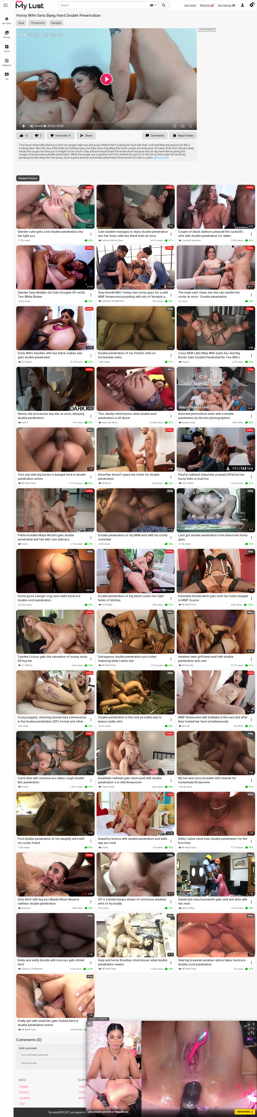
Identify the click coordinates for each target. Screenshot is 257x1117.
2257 (22, 1103)
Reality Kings (188, 422)
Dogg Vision (108, 786)
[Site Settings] (251, 5)
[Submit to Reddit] (181, 32)
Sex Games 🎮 (226, 5)
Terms (23, 1086)
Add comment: (28, 1048)
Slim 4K (186, 726)
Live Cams (190, 5)
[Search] (164, 5)
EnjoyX (185, 362)
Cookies (24, 1098)
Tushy (24, 544)
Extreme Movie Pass (112, 240)
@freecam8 (161, 157)
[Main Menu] (5, 5)
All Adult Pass (28, 483)
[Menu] (242, 5)
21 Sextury (26, 665)
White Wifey (188, 908)
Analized (106, 483)
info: (22, 1080)
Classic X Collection (32, 968)
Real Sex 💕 (207, 5)
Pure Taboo (187, 483)
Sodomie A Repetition (113, 301)
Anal (21, 22)
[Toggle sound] (89, 1024)
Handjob (56, 22)
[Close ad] (253, 1024)
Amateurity (187, 665)
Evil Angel (26, 362)
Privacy (24, 1092)
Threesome (38, 22)
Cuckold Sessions (191, 240)
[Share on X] (190, 32)
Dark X (24, 422)
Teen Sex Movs (109, 422)
